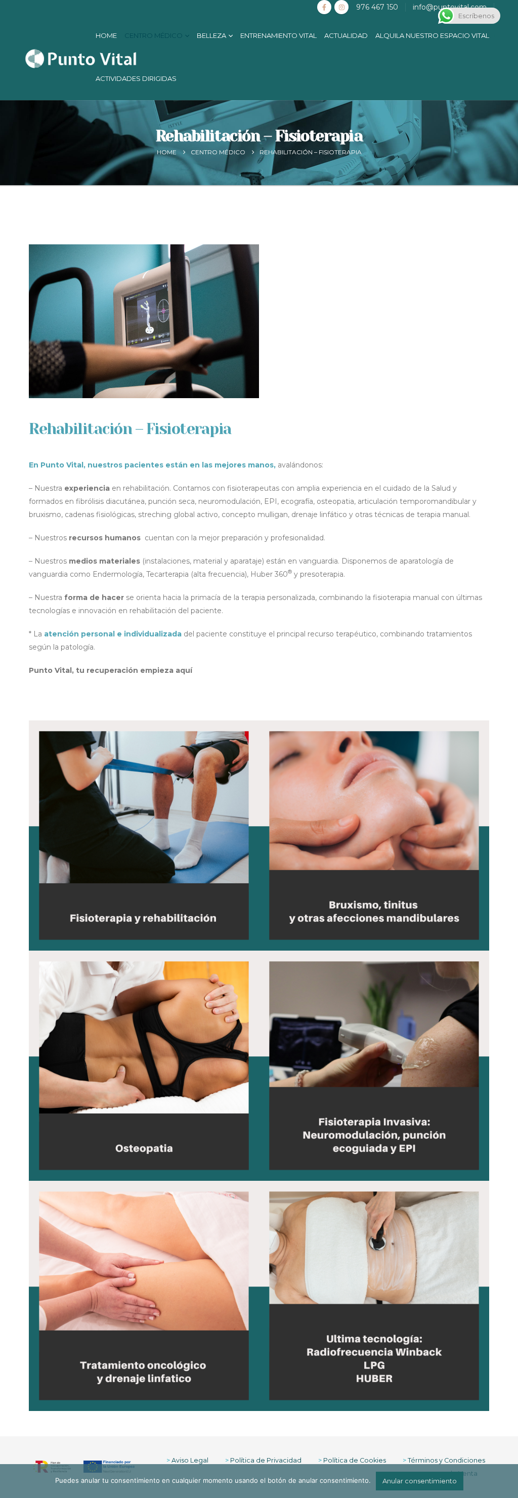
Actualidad (346, 35)
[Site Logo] (81, 58)
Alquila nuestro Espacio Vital (432, 35)
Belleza (211, 35)
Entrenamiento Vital (278, 35)
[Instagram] (341, 7)
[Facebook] (324, 7)
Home (106, 35)
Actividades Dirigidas (136, 78)
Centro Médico (153, 35)
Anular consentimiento (419, 1481)
